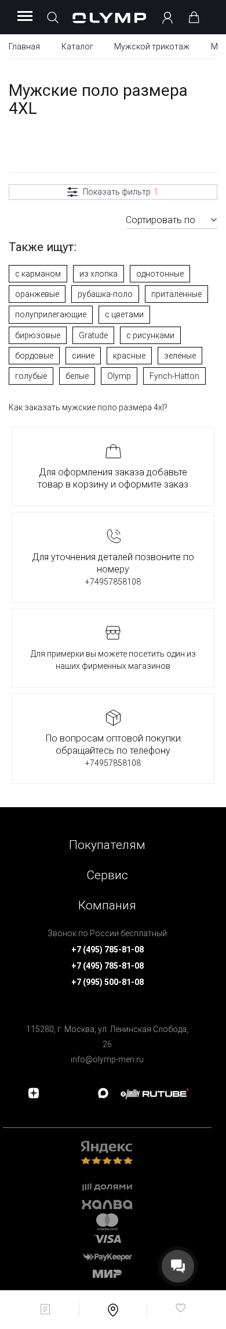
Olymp (119, 376)
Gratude (93, 335)
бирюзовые (37, 335)
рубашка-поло (105, 294)
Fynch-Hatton (174, 376)
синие (83, 355)
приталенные (176, 294)
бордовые (34, 355)
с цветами (124, 314)
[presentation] (113, 664)
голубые (31, 376)
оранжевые (37, 294)
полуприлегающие (50, 314)
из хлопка (98, 273)
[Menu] (25, 16)
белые (77, 376)
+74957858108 (113, 581)
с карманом (38, 273)
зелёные (180, 355)
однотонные (160, 273)
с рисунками (150, 335)
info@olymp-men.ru (107, 1059)
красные (129, 355)
